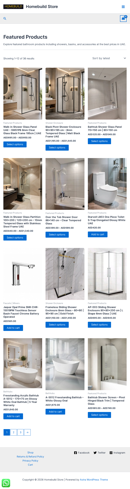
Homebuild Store (42, 6)
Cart (30, 464)
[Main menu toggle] (123, 6)
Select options (15, 144)
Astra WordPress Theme (94, 479)
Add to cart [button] (97, 234)
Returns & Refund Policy (30, 456)
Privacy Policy (30, 460)
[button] (4, 18)
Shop (30, 452)
